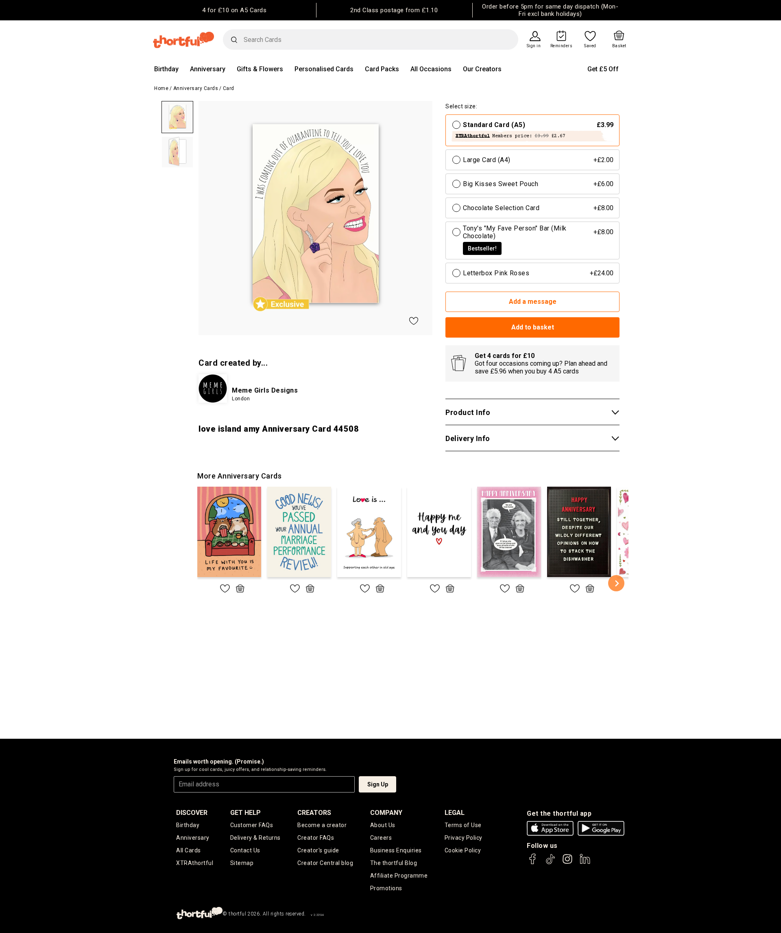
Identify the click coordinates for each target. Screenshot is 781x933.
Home (161, 88)
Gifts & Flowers (260, 69)
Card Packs (382, 69)
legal (455, 813)
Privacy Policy (463, 837)
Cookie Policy (463, 850)
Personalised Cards (324, 69)
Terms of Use (463, 825)
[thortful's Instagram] (567, 863)
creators (314, 813)
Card (228, 88)
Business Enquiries (396, 850)
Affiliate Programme (399, 875)
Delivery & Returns (255, 837)
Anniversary (207, 69)
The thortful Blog (393, 863)
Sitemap (242, 863)
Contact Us (245, 850)
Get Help (245, 813)
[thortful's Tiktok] (550, 863)
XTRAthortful (194, 863)
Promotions (386, 888)
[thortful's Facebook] (533, 863)
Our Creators (482, 69)
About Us (382, 825)
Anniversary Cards (195, 88)
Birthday (166, 69)
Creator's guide (318, 850)
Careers (381, 837)
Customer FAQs (251, 825)
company (386, 813)
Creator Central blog (325, 863)
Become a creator (322, 825)
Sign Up (377, 784)
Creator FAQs (315, 837)
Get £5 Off (603, 69)
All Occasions (431, 69)
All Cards (188, 850)
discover (191, 813)
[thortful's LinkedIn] (585, 863)
